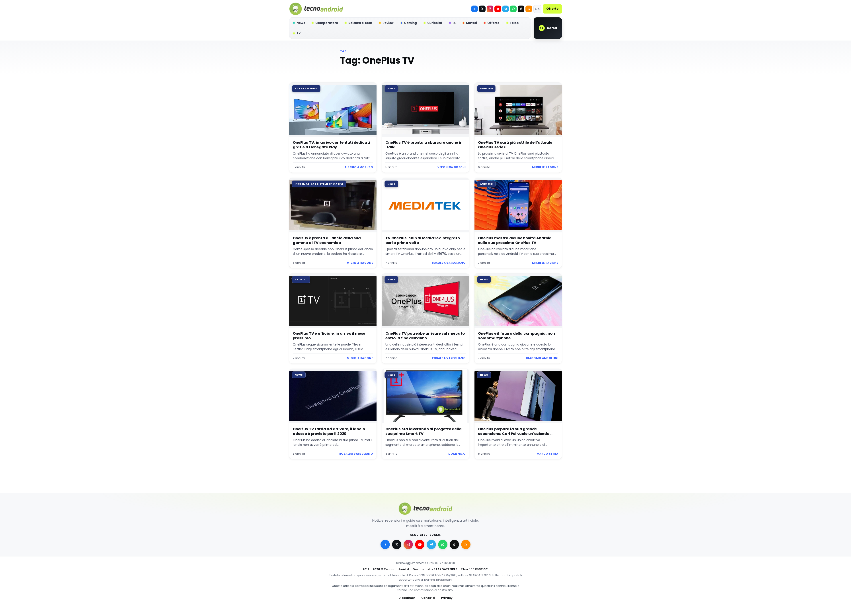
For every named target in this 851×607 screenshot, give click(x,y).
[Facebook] (474, 9)
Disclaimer (406, 598)
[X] (482, 9)
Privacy (447, 598)
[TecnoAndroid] (316, 9)
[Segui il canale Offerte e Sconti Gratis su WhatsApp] (513, 9)
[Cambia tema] (537, 9)
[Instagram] (490, 9)
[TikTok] (521, 9)
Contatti (428, 598)
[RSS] (528, 9)
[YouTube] (497, 9)
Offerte (552, 9)
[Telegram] (505, 9)
